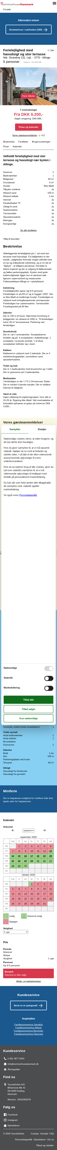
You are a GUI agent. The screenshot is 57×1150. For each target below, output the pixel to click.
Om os (50, 1139)
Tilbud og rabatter (45, 1145)
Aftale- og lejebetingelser (28, 981)
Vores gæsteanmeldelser (24, 135)
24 (31, 861)
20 (50, 856)
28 (13, 866)
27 (50, 861)
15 (19, 856)
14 (13, 856)
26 (44, 861)
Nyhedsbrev (40, 1139)
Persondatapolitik (23, 1139)
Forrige (13, 830)
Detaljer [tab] (42, 429)
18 (38, 856)
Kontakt (44, 1133)
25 (38, 861)
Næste (44, 830)
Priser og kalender (28, 127)
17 (31, 856)
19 (44, 856)
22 (19, 861)
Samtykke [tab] (15, 429)
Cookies (35, 1133)
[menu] (54, 3)
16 (25, 856)
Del (52, 50)
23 (25, 861)
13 (50, 851)
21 (13, 861)
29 (19, 866)
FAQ (51, 1133)
